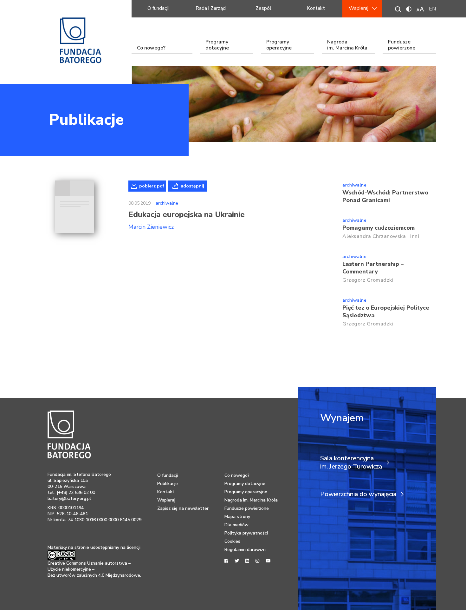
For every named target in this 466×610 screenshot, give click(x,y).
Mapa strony (237, 517)
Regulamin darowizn (245, 550)
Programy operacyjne (279, 45)
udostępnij (192, 186)
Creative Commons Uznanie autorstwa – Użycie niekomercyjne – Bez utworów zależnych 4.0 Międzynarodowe (94, 569)
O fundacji (158, 8)
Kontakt (316, 8)
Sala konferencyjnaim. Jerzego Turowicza (351, 462)
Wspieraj (358, 8)
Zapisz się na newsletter (183, 508)
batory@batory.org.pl (69, 498)
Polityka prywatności (246, 533)
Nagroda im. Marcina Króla (347, 45)
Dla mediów (236, 525)
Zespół (263, 8)
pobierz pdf (151, 186)
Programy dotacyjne (217, 45)
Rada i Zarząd (211, 8)
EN (432, 8)
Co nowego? (151, 47)
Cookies (232, 541)
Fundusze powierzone (401, 45)
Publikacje (86, 119)
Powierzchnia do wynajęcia (358, 494)
